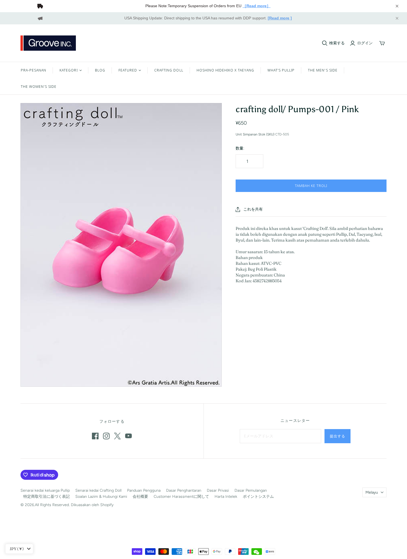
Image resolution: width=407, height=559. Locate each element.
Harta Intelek (226, 496)
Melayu (371, 492)
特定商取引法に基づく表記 (46, 496)
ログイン (365, 43)
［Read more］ (257, 6)
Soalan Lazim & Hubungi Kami (101, 496)
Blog (100, 70)
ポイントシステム (258, 496)
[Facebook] (95, 436)
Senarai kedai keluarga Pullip (45, 490)
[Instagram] (106, 436)
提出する (337, 436)
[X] (117, 436)
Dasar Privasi (218, 490)
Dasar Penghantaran (183, 490)
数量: (240, 148)
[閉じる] (397, 6)
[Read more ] (280, 18)
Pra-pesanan (33, 70)
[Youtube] (128, 436)
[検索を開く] (325, 43)
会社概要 (140, 496)
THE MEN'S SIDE (323, 70)
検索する (337, 43)
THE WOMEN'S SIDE (39, 86)
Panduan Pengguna (144, 490)
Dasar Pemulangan (251, 490)
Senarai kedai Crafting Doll (98, 490)
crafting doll (168, 70)
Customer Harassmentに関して (181, 496)
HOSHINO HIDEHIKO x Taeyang (225, 70)
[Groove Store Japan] (48, 43)
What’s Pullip (281, 70)
